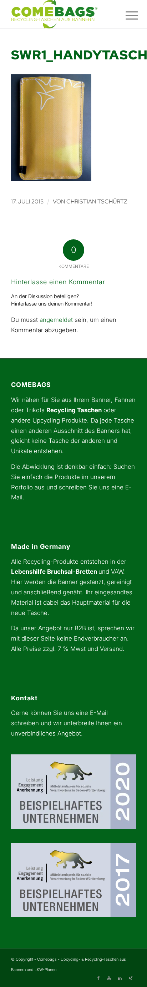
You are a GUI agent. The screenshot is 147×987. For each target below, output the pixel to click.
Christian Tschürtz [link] (96, 201)
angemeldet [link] (56, 319)
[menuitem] (126, 15)
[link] (61, 14)
